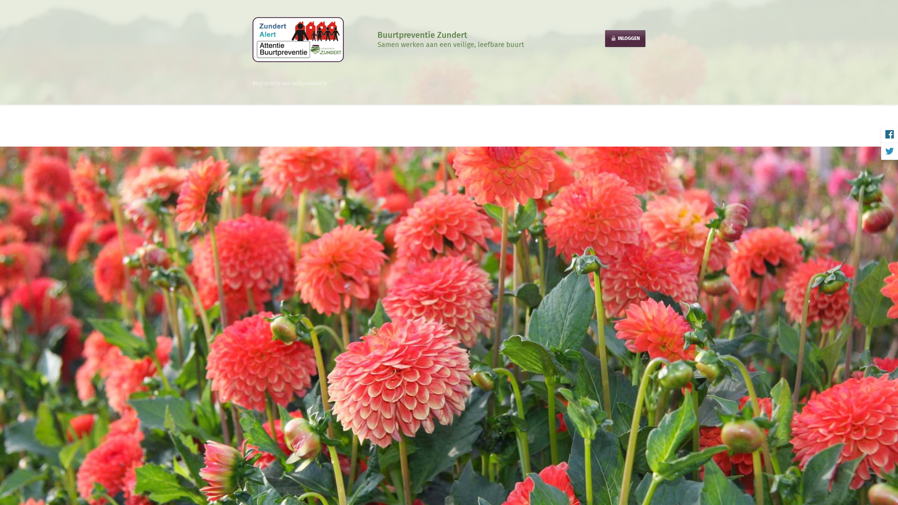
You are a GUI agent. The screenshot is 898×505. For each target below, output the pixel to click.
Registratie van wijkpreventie (290, 83)
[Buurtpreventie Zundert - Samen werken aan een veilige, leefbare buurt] (298, 39)
